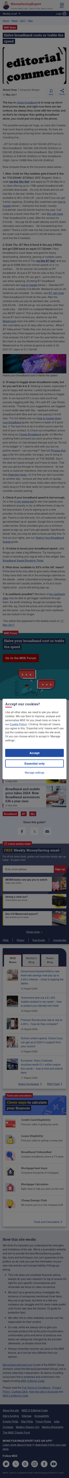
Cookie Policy (18, 724)
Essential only (34, 763)
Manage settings (34, 772)
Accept (34, 753)
